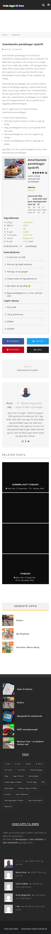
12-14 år (21, 770)
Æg (24, 228)
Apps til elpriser (24, 689)
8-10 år (39, 764)
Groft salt (27, 235)
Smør (25, 241)
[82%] (7, 652)
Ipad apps (9, 788)
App (6, 776)
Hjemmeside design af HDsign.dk (34, 929)
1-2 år (7, 764)
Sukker (26, 231)
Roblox (19, 620)
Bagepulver (28, 238)
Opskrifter (19, 49)
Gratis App (32, 782)
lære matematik (10, 842)
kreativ (8, 794)
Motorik (8, 806)
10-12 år (8, 770)
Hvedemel (28, 222)
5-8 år (28, 764)
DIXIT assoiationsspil (27, 729)
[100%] (7, 625)
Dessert (31, 190)
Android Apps (36, 770)
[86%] (7, 638)
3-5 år (18, 764)
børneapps (34, 776)
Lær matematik (35, 800)
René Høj (7, 49)
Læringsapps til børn (14, 800)
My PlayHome (22, 634)
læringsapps (21, 839)
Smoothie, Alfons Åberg (27, 647)
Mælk (25, 225)
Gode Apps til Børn (13, 782)
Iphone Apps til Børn (28, 788)
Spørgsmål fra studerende (29, 716)
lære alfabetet (36, 839)
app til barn (18, 776)
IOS (43, 782)
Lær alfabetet (22, 794)
